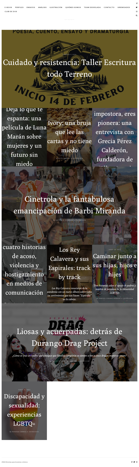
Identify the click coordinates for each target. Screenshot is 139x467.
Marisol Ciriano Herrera (110, 298)
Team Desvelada (92, 7)
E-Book (8, 7)
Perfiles (19, 7)
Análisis (42, 7)
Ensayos (31, 7)
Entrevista (79, 83)
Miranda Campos (64, 83)
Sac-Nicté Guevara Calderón (64, 361)
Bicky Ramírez (64, 158)
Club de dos (11, 11)
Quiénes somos (73, 7)
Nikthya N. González (64, 220)
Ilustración (56, 7)
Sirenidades (124, 7)
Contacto (109, 7)
